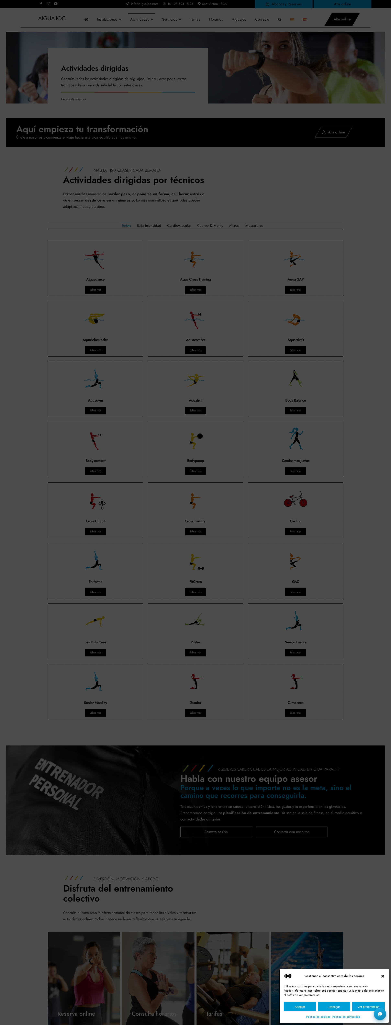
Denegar (334, 1006)
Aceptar (300, 1006)
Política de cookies (318, 1017)
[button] (383, 976)
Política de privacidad (346, 1017)
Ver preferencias (368, 1006)
